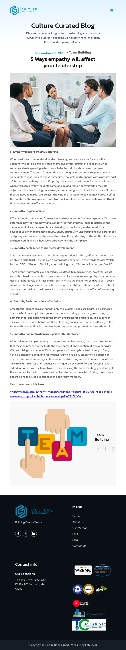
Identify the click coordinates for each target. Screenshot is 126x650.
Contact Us (79, 546)
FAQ (75, 534)
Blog (75, 540)
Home (76, 516)
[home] (59, 10)
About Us (78, 522)
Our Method (79, 528)
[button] (112, 10)
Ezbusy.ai (91, 645)
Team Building (80, 52)
